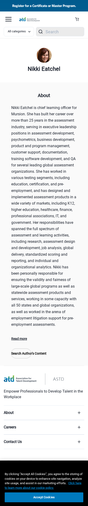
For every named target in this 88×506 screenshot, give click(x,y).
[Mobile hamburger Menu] (8, 19)
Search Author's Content (21, 353)
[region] (44, 483)
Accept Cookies (44, 497)
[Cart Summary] (78, 19)
